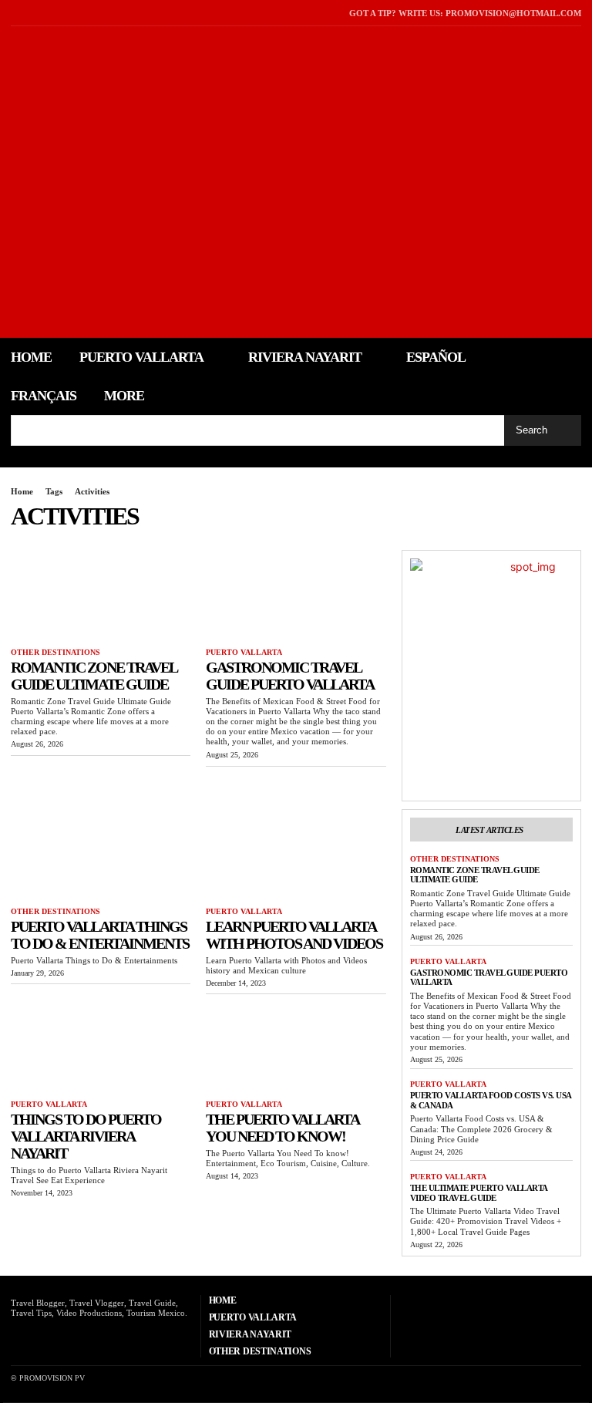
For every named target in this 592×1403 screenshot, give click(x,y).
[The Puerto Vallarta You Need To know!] (295, 1047)
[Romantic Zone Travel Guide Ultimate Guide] (100, 595)
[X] (34, 13)
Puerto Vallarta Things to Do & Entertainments (100, 935)
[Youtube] (54, 13)
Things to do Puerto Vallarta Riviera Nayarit (86, 1136)
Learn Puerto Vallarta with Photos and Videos (294, 935)
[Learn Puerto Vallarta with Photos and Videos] (295, 854)
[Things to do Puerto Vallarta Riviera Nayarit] (100, 1047)
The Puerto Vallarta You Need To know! (282, 1128)
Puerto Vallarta (244, 652)
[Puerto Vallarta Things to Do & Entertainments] (100, 854)
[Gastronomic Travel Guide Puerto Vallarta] (295, 595)
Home (22, 491)
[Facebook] (15, 13)
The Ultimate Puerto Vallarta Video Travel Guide (479, 1192)
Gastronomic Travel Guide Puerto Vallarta (290, 676)
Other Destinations (55, 652)
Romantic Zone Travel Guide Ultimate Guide (94, 676)
